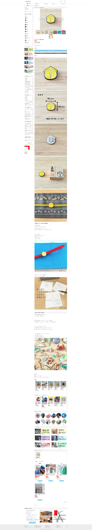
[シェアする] (35, 46)
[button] (39, 19)
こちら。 (43, 336)
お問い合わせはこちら (32, 522)
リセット (66, 450)
